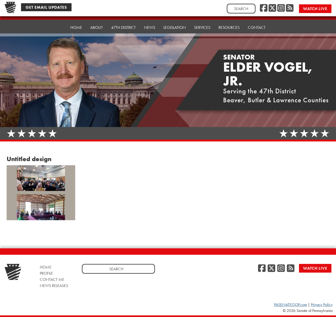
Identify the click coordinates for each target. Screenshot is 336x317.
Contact (257, 27)
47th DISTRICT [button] (123, 27)
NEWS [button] (149, 27)
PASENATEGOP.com (290, 304)
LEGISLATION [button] (174, 27)
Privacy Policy (322, 304)
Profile (46, 273)
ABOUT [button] (96, 27)
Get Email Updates (46, 7)
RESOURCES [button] (229, 27)
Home (76, 27)
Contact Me (52, 279)
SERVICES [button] (202, 27)
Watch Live (315, 8)
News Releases (54, 285)
